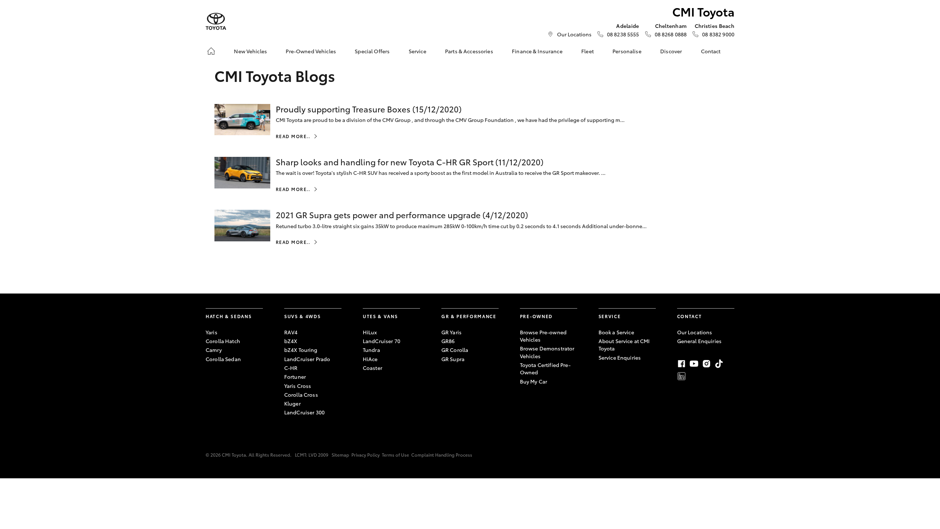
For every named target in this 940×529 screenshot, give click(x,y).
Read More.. (293, 136)
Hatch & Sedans (229, 316)
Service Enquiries (620, 357)
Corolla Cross (301, 394)
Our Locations (574, 34)
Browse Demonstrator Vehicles (547, 352)
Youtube (694, 363)
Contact (711, 51)
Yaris (211, 332)
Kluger (292, 403)
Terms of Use (395, 454)
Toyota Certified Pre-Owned (545, 368)
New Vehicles (250, 51)
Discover (671, 51)
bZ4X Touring (301, 349)
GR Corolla (454, 349)
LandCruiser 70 (381, 341)
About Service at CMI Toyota (624, 344)
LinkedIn (681, 376)
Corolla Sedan (223, 359)
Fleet (587, 51)
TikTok (719, 363)
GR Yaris (451, 332)
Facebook (681, 363)
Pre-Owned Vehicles (311, 51)
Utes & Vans (380, 316)
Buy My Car (533, 381)
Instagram (706, 363)
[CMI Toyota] (216, 21)
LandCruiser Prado (307, 359)
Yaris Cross (297, 385)
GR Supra (452, 359)
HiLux (370, 332)
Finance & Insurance (537, 51)
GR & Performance (468, 316)
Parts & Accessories (469, 51)
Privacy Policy (365, 454)
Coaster (372, 367)
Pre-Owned (536, 316)
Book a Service (616, 332)
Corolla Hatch (223, 341)
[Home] (211, 51)
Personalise (626, 51)
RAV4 (291, 332)
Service (417, 51)
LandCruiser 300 (304, 412)
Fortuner (295, 376)
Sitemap (340, 454)
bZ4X (290, 341)
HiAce (370, 359)
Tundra (371, 349)
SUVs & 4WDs (302, 316)
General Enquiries (699, 341)
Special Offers (372, 51)
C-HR (291, 367)
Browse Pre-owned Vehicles (543, 335)
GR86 (448, 341)
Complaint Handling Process (441, 454)
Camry (214, 349)
